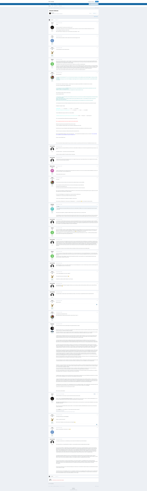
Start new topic (96, 16)
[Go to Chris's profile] (52, 40)
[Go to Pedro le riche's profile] (52, 170)
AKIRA (52, 72)
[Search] (98, 4)
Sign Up (97, 1)
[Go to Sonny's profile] (52, 52)
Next (52, 476)
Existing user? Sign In (91, 1)
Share (90, 13)
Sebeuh (52, 59)
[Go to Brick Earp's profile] (52, 328)
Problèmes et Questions (59, 13)
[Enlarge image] (81, 201)
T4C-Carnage (51, 1)
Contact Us (73, 488)
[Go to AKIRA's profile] (52, 77)
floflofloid (52, 204)
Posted (59, 47)
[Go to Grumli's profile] (50, 13)
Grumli (52, 22)
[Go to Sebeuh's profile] (52, 64)
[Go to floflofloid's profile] (52, 209)
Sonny (52, 47)
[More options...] (97, 22)
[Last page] (53, 19)
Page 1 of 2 (56, 476)
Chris (52, 427)
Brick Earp (52, 323)
